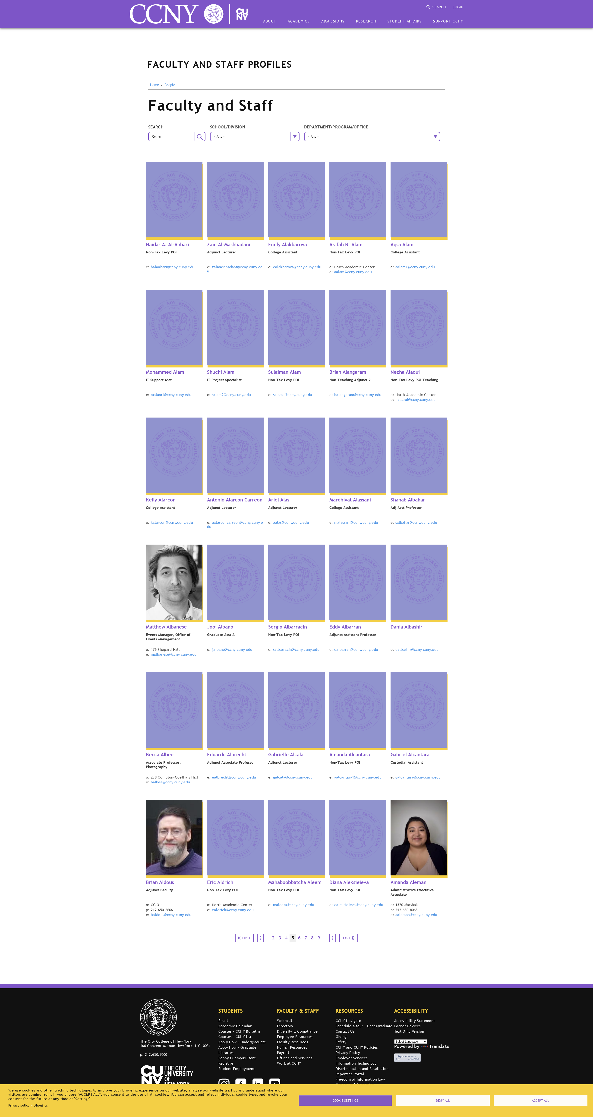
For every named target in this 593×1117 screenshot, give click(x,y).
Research (366, 21)
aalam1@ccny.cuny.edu (415, 266)
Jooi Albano (220, 627)
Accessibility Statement (414, 1020)
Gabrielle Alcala (285, 754)
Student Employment (236, 1068)
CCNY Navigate (348, 1020)
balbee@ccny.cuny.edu (170, 782)
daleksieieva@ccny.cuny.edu (358, 904)
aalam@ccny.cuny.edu (353, 271)
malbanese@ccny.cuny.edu (173, 654)
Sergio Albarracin (287, 627)
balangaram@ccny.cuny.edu (358, 394)
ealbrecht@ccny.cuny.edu (234, 777)
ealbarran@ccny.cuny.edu (356, 649)
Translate (439, 1046)
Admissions (332, 21)
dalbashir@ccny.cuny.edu (416, 649)
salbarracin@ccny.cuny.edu (296, 649)
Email (223, 1020)
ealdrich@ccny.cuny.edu (233, 909)
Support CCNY (448, 21)
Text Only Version (409, 1031)
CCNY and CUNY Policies (357, 1047)
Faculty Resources (292, 1041)
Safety (341, 1041)
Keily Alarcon (161, 500)
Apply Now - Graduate (237, 1047)
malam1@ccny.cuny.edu (171, 394)
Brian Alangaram (347, 372)
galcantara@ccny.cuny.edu (418, 777)
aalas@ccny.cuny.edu (291, 522)
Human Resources (292, 1047)
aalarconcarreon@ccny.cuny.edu (235, 524)
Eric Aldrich (220, 882)
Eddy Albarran (345, 627)
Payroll (283, 1052)
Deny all (443, 1100)
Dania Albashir (407, 627)
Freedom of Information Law (360, 1079)
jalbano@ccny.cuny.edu (232, 649)
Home (154, 85)
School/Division (227, 127)
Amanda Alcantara (349, 754)
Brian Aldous (160, 882)
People (169, 85)
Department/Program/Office (336, 127)
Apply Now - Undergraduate (242, 1041)
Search (156, 127)
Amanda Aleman (408, 882)
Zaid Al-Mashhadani (228, 244)
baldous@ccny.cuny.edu (171, 914)
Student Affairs (405, 21)
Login (458, 7)
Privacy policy (18, 1105)
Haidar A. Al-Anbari (167, 244)
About (269, 21)
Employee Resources (294, 1036)
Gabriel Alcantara (410, 754)
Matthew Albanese (166, 627)
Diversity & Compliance (297, 1031)
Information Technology (356, 1063)
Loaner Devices (407, 1025)
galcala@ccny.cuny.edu (293, 777)
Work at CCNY (289, 1063)
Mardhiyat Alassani (350, 500)
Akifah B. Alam (346, 244)
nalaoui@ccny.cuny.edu (415, 399)
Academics (299, 21)
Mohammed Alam (165, 372)
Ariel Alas (278, 500)
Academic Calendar (235, 1025)
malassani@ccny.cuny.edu (356, 522)
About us (41, 1105)
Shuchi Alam (220, 372)
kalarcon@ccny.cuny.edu (172, 522)
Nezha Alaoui (405, 372)
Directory (285, 1025)
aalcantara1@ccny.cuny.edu (358, 777)
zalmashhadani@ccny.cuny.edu (234, 269)
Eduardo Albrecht (226, 754)
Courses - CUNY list (235, 1036)
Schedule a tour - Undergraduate (364, 1025)
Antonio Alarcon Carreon (234, 500)
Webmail (284, 1020)
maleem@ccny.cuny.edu (293, 904)
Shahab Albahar (408, 500)
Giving (341, 1036)
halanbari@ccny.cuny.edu (172, 266)
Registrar (226, 1063)
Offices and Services (294, 1057)
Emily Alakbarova (287, 244)
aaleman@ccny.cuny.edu (416, 914)
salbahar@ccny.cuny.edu (416, 522)
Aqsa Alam (402, 244)
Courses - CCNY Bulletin (239, 1031)
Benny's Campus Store (237, 1057)
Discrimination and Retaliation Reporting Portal (362, 1071)
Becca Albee (159, 754)
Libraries (225, 1052)
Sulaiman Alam (284, 372)
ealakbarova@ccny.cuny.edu (297, 266)
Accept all (540, 1100)
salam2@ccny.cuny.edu (231, 394)
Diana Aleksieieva (349, 882)
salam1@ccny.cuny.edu (292, 394)
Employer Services (351, 1057)
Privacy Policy (348, 1052)
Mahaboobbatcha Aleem (295, 882)
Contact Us (345, 1031)
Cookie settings (345, 1100)
